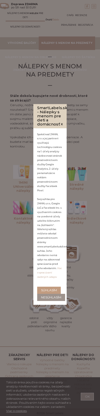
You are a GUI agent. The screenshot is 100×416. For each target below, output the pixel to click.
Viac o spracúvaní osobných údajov (49, 272)
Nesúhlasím (51, 297)
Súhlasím (49, 290)
